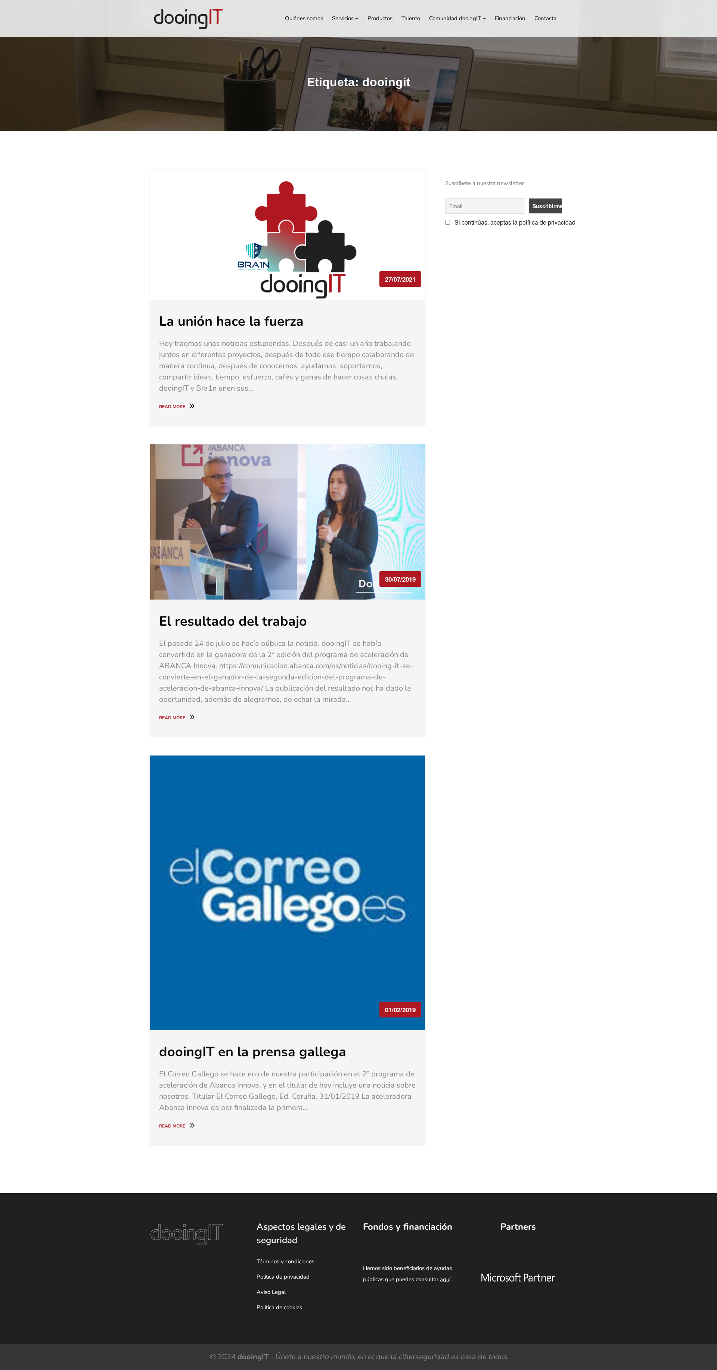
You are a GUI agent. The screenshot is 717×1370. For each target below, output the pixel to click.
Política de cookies (279, 1307)
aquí (445, 1279)
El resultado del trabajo (233, 621)
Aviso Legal (271, 1292)
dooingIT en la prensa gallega (252, 1052)
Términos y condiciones (285, 1261)
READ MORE (172, 407)
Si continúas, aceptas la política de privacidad (506, 222)
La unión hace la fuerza (231, 321)
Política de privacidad (283, 1276)
